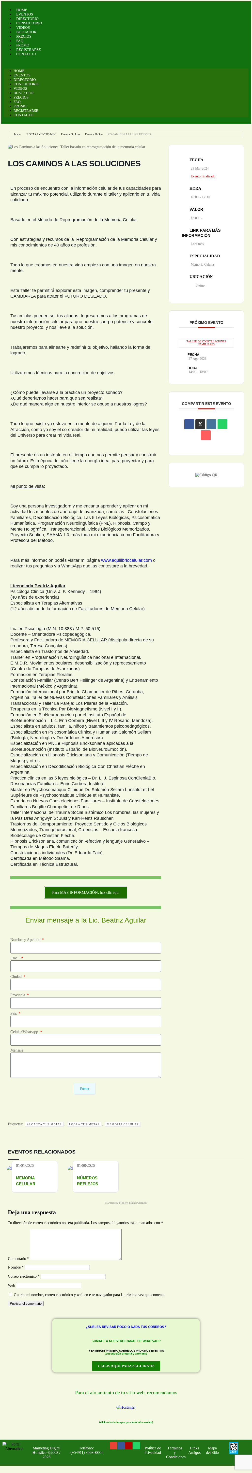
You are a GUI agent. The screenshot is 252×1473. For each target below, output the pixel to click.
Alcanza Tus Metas (44, 1124)
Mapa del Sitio (212, 1450)
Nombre (16, 1267)
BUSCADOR (26, 32)
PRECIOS (23, 36)
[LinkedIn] (211, 424)
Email (15, 958)
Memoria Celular (123, 1124)
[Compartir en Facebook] (189, 424)
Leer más (197, 244)
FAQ (19, 41)
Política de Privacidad (152, 1450)
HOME (21, 10)
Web (11, 1285)
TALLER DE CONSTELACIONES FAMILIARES (206, 343)
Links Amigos (194, 1450)
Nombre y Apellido (25, 940)
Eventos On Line (70, 134)
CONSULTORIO (29, 23)
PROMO (22, 45)
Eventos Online (94, 134)
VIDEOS (23, 27)
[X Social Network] (200, 424)
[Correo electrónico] (206, 435)
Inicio (17, 134)
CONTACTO (26, 54)
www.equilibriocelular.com (126, 560)
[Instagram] (128, 1445)
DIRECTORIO (27, 19)
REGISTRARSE (28, 50)
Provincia (18, 995)
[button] (126, 62)
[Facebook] (121, 1445)
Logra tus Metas (84, 1124)
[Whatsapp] (136, 1445)
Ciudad (16, 976)
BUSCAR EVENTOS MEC (41, 134)
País (14, 1013)
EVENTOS (24, 14)
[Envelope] (113, 1445)
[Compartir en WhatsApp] (222, 424)
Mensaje (16, 1050)
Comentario (18, 1258)
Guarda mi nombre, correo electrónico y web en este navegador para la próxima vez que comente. (89, 1295)
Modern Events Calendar (133, 1202)
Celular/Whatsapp (24, 1032)
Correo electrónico (24, 1276)
